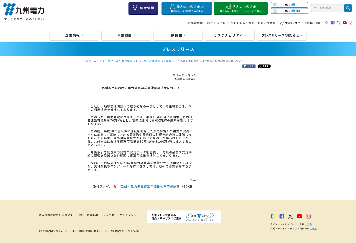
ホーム (93, 60)
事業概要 (124, 35)
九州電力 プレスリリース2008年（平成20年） (149, 60)
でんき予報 (218, 23)
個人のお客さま (187, 8)
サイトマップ (128, 215)
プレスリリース (109, 60)
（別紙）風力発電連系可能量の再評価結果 (149, 186)
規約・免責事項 (88, 215)
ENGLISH (314, 23)
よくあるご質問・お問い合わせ (254, 23)
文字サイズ (291, 23)
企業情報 (72, 35)
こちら (308, 224)
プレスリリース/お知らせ (280, 35)
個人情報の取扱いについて (56, 215)
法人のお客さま (240, 8)
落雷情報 (197, 23)
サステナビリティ (228, 35)
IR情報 (176, 35)
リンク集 (108, 215)
